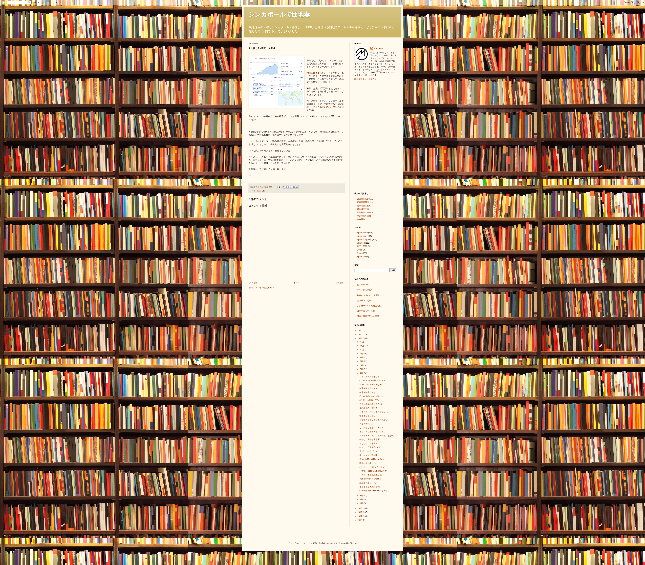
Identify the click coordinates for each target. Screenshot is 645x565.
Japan (360, 253)
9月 (361, 353)
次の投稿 (253, 283)
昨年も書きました (315, 73)
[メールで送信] (284, 187)
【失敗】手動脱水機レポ (370, 475)
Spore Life (260, 191)
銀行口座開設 (363, 209)
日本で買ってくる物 (366, 311)
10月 (362, 349)
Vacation (361, 243)
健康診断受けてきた (368, 392)
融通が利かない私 (367, 483)
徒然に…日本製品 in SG (370, 447)
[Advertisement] (367, 136)
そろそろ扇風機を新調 (369, 487)
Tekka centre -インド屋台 (368, 295)
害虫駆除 (361, 219)
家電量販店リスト (365, 202)
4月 (361, 373)
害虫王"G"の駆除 (364, 300)
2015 (360, 334)
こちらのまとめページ (324, 107)
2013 (360, 508)
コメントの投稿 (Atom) (264, 287)
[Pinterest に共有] (297, 187)
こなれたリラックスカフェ (371, 428)
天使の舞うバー (366, 424)
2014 (360, 338)
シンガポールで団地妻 (279, 14)
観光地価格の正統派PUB (370, 404)
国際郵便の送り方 (365, 212)
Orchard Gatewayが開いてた (372, 396)
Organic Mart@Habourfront (371, 459)
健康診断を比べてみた (369, 388)
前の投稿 (339, 283)
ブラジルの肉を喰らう (369, 376)
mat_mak (378, 48)
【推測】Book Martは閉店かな (373, 471)
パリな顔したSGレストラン (371, 467)
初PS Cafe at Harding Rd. (371, 384)
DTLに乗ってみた (365, 290)
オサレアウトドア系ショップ (372, 431)
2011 (360, 516)
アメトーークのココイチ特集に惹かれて (377, 435)
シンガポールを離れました (369, 306)
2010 (360, 520)
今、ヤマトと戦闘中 (368, 455)
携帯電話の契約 (364, 205)
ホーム (296, 283)
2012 (360, 512)
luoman (329, 543)
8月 (361, 357)
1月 (361, 503)
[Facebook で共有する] (293, 187)
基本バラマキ (363, 285)
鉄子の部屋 (362, 246)
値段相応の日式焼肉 (368, 408)
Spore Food (362, 233)
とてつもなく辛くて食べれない (373, 420)
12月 (362, 342)
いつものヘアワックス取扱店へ (373, 412)
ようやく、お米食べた (369, 443)
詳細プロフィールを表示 (365, 79)
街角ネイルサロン (367, 416)
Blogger (353, 543)
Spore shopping (364, 239)
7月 (361, 361)
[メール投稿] (278, 187)
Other (359, 250)
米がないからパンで (368, 451)
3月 (361, 495)
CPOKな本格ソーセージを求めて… (375, 490)
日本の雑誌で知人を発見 (368, 316)
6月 (361, 365)
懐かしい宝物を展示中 (369, 439)
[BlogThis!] (287, 187)
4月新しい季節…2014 (369, 400)
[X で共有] (290, 187)
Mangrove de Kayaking (370, 479)
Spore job (361, 257)
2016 (360, 330)
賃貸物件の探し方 (365, 199)
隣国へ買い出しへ (367, 463)
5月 (361, 369)
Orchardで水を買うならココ (372, 380)
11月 (362, 346)
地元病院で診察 (364, 216)
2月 (361, 499)
